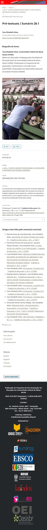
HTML (17, 147)
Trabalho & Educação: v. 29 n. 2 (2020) (22, 271)
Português (7, 366)
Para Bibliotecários (9, 342)
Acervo (11, 7)
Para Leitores (7, 335)
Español (6, 359)
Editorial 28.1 (12, 277)
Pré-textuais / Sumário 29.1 (33, 291)
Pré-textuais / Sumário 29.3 (33, 285)
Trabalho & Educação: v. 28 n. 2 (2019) (22, 300)
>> (10, 325)
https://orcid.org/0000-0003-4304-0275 (15, 38)
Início (4, 7)
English (6, 356)
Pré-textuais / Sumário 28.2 (33, 297)
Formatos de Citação (11, 220)
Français (6, 363)
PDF (7, 147)
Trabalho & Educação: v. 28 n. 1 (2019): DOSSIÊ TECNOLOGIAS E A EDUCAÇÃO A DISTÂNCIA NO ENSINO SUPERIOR (25, 280)
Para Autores (7, 339)
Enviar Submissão (11, 377)
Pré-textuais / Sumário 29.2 (33, 268)
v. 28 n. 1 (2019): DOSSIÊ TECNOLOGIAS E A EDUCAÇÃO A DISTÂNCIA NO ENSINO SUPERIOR (21, 11)
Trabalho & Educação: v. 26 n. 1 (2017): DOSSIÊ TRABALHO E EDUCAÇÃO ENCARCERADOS (25, 311)
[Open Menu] (2, 2)
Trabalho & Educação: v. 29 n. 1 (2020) (22, 294)
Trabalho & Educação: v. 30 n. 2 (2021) (24, 240)
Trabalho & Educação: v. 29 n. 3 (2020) (22, 288)
